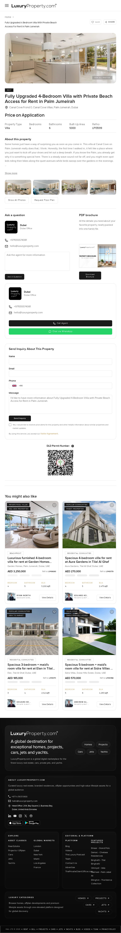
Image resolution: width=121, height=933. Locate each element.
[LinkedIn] (9, 815)
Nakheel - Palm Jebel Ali (101, 874)
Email (11, 368)
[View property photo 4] (74, 187)
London (37, 846)
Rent (25, 929)
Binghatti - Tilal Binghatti (98, 862)
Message (14, 392)
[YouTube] (15, 815)
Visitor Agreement (49, 433)
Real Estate (14, 846)
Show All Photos (17, 200)
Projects (103, 744)
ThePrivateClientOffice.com (76, 871)
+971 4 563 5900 (19, 796)
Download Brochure (90, 275)
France (37, 867)
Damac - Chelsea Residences (99, 854)
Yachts (104, 751)
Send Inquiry (20, 418)
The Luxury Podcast (75, 854)
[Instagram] (20, 815)
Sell (34, 929)
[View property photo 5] (103, 187)
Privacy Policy (109, 929)
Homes (88, 744)
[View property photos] (60, 58)
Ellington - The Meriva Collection (101, 881)
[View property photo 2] (18, 187)
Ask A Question (15, 277)
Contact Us (71, 863)
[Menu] (7, 5)
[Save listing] (54, 505)
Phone (12, 380)
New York (38, 854)
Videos (68, 850)
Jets (91, 751)
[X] (25, 815)
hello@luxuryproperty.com (24, 801)
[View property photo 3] (46, 187)
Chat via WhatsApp (62, 331)
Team (68, 858)
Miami (36, 858)
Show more (11, 173)
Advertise (70, 867)
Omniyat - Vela (98, 867)
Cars (80, 751)
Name (12, 356)
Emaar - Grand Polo (100, 848)
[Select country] (14, 385)
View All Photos (102, 78)
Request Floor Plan (45, 200)
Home (8, 16)
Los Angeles (40, 863)
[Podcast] (31, 815)
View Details (47, 597)
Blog (67, 846)
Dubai (36, 850)
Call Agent (62, 323)
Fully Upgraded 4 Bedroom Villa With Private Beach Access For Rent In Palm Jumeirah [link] (31, 24)
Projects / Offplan (16, 850)
